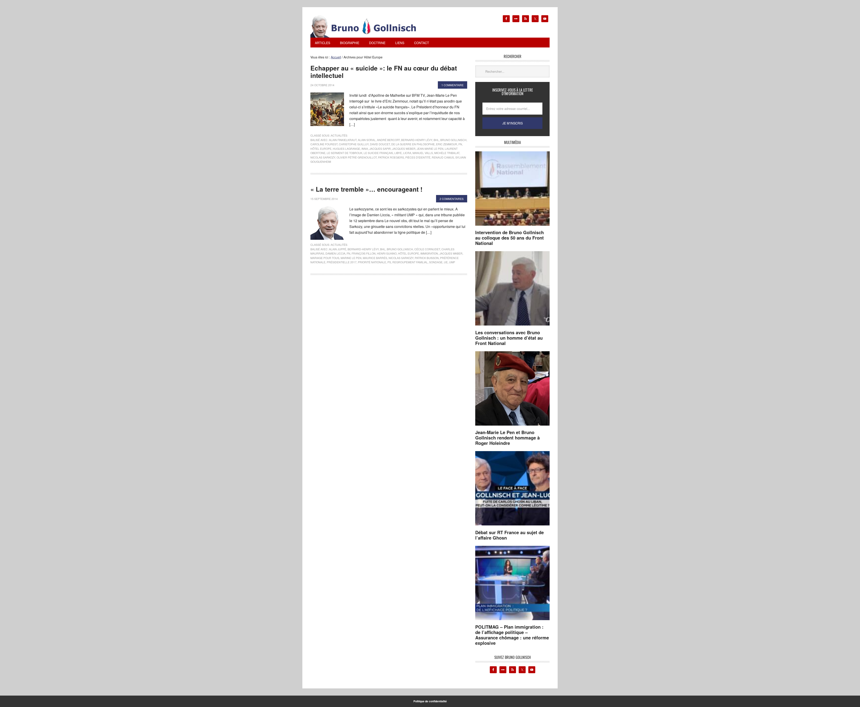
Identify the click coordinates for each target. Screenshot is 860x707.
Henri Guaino (387, 253)
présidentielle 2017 (342, 262)
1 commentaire (452, 85)
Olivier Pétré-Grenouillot (357, 157)
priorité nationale (372, 262)
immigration (429, 253)
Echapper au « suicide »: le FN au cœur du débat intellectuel (383, 71)
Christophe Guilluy (354, 144)
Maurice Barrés (375, 258)
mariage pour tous (324, 258)
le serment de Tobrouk (344, 153)
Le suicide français (378, 153)
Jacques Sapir (380, 148)
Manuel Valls (423, 153)
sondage (436, 262)
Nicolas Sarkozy (322, 157)
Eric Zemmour (446, 144)
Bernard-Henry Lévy (416, 140)
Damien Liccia (335, 253)
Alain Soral (367, 140)
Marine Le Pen (351, 258)
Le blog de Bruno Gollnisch (368, 26)
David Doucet (380, 144)
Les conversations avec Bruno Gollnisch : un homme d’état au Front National (509, 337)
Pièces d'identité (417, 157)
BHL (436, 140)
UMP (452, 262)
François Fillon (364, 253)
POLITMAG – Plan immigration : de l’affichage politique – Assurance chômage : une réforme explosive (512, 634)
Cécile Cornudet (427, 249)
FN (460, 144)
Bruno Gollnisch (453, 140)
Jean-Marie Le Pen (430, 148)
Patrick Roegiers (391, 157)
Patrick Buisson (427, 258)
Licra (407, 153)
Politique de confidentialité (430, 701)
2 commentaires (452, 199)
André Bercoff (388, 140)
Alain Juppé (337, 249)
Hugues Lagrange (346, 148)
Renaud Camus (443, 157)
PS (389, 262)
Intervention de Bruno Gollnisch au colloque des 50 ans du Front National (509, 237)
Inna (364, 148)
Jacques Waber (450, 253)
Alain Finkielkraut (343, 140)
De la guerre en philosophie (413, 144)
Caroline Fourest (324, 144)
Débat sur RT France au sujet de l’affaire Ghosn (509, 535)
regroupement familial (410, 262)
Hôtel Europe (320, 148)
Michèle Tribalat (446, 153)
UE (446, 262)
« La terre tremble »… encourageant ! (366, 189)
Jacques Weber (403, 148)
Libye (398, 153)
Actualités (339, 135)
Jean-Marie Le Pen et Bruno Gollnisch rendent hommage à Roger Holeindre (507, 437)
